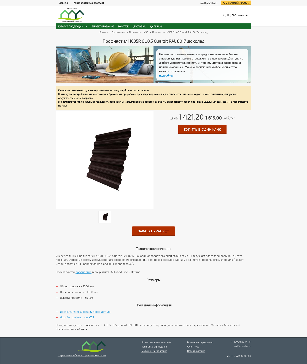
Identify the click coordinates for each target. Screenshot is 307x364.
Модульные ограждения (154, 350)
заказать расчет (153, 231)
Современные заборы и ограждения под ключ (82, 355)
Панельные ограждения (154, 346)
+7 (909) (234, 15)
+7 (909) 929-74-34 (241, 341)
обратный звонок (237, 2)
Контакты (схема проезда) (89, 2)
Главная (63, 2)
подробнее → (168, 75)
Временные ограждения (200, 342)
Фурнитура (193, 346)
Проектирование (196, 350)
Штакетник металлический (156, 342)
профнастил (83, 271)
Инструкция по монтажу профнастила (85, 311)
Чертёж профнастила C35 (77, 317)
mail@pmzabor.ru (209, 3)
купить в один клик (202, 129)
